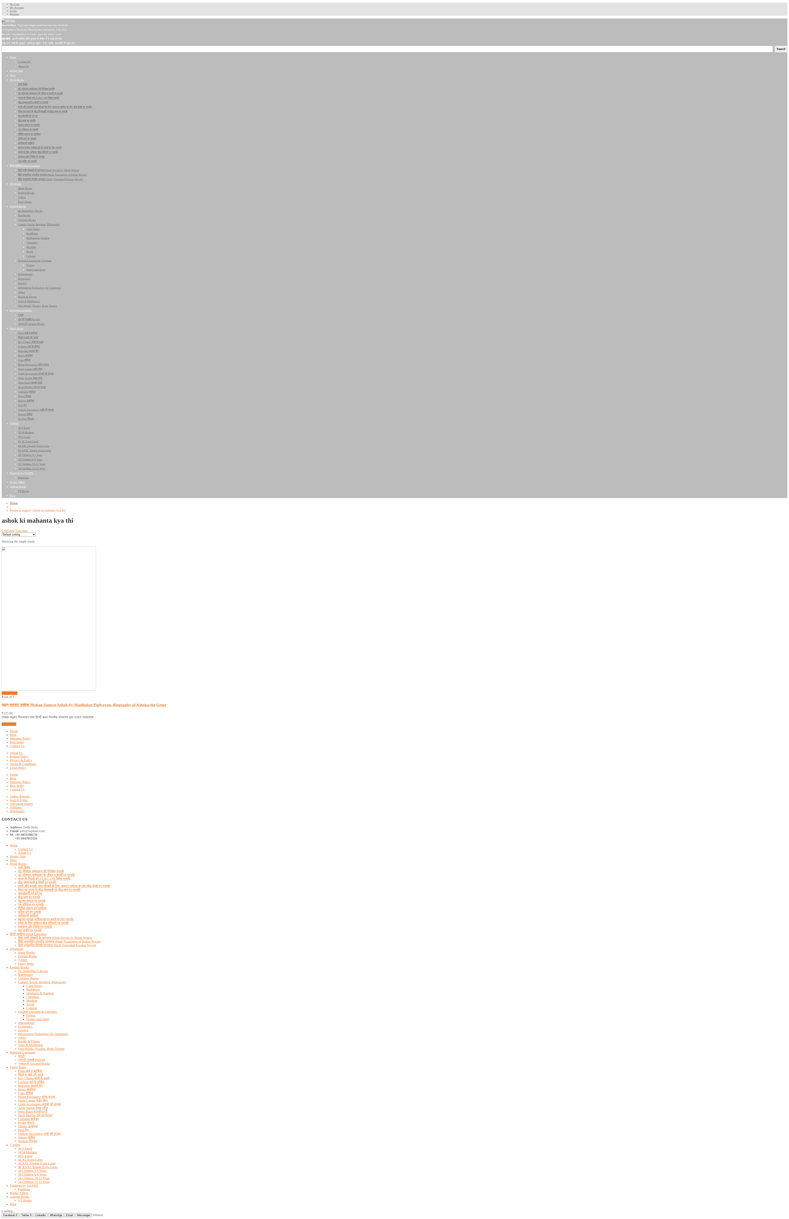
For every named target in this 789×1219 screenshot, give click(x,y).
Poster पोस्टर (26, 1122)
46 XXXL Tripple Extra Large (38, 1167)
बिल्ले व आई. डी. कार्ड (30, 1074)
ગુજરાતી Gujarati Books (34, 1063)
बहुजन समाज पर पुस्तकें (32, 901)
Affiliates (16, 807)
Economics (25, 1026)
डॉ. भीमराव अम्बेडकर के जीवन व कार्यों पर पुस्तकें (46, 875)
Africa (22, 1037)
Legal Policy (18, 767)
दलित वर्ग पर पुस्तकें (29, 912)
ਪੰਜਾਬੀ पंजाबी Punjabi (31, 1060)
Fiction (30, 1015)
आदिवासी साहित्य (28, 915)
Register (14, 14)
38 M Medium (27, 1152)
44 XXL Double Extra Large (37, 1163)
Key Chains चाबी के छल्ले (34, 1078)
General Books (19, 1196)
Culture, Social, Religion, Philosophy (42, 982)
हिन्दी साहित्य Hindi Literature (28, 934)
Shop (13, 860)
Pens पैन (23, 1130)
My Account (17, 7)
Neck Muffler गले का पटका (35, 1115)
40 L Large (25, 1156)
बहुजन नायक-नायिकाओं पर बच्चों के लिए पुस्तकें (45, 919)
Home (14, 503)
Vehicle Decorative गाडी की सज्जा (39, 1134)
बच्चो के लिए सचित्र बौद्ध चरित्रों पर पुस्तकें (43, 923)
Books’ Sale (17, 856)
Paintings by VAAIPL (24, 1185)
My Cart (14, 4)
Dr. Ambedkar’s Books (33, 971)
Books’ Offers (19, 1193)
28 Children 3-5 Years (32, 1171)
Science (23, 1030)
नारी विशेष (24, 867)
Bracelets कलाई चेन (30, 1086)
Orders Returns (20, 796)
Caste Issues (34, 986)
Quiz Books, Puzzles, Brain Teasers (41, 1049)
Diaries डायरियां (28, 1126)
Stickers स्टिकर (27, 1141)
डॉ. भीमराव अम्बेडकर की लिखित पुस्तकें (41, 871)
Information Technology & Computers (43, 1034)
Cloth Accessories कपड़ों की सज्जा (39, 1104)
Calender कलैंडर (28, 1119)
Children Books (28, 978)
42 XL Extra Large (30, 1159)
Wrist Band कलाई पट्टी (32, 1111)
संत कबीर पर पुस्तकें (30, 930)
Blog (13, 735)
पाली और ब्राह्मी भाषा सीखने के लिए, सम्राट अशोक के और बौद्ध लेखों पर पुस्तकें (64, 886)
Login (13, 10)
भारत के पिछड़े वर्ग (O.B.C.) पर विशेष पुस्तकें (44, 878)
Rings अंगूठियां (27, 1089)
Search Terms (19, 800)
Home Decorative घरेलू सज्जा (36, 1097)
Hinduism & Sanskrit (40, 993)
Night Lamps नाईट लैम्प (33, 1100)
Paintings (24, 1189)
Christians (32, 997)
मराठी (21, 1056)
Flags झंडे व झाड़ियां (30, 1071)
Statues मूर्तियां (26, 1137)
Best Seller (17, 742)
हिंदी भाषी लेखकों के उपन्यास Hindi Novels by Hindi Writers (55, 938)
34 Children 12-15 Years (34, 1182)
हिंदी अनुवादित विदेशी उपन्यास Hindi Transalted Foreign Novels (57, 945)
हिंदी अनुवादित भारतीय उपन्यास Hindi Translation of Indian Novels (59, 941)
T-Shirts (15, 1145)
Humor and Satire (37, 1019)
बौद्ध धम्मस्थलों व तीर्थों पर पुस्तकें (37, 882)
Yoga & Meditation (30, 1045)
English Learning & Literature (37, 1012)
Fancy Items (26, 963)
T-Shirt (22, 960)
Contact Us (17, 746)
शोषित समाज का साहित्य (32, 908)
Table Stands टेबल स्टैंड (33, 1108)
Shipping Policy (20, 738)
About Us (16, 753)
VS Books (25, 1200)
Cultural (31, 1008)
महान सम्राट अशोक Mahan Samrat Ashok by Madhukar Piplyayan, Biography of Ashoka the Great (84, 705)
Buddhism (33, 989)
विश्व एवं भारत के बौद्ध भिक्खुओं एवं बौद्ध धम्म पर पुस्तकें (49, 889)
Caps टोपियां (25, 1093)
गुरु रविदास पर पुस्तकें (31, 904)
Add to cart (9, 724)
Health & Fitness (29, 1041)
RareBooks (25, 975)
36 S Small (25, 1148)
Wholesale (16, 949)
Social (30, 1004)
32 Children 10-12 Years (34, 1178)
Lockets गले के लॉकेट (31, 1082)
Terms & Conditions (23, 764)
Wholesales (17, 811)
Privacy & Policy (21, 760)
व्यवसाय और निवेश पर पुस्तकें (35, 926)
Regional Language (22, 1052)
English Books (27, 956)
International (26, 1023)
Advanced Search (21, 804)
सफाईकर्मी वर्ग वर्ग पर (30, 893)
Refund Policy (19, 756)
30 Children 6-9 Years (32, 1174)
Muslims (31, 1000)
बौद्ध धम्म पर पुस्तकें (29, 897)
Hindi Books (18, 864)
